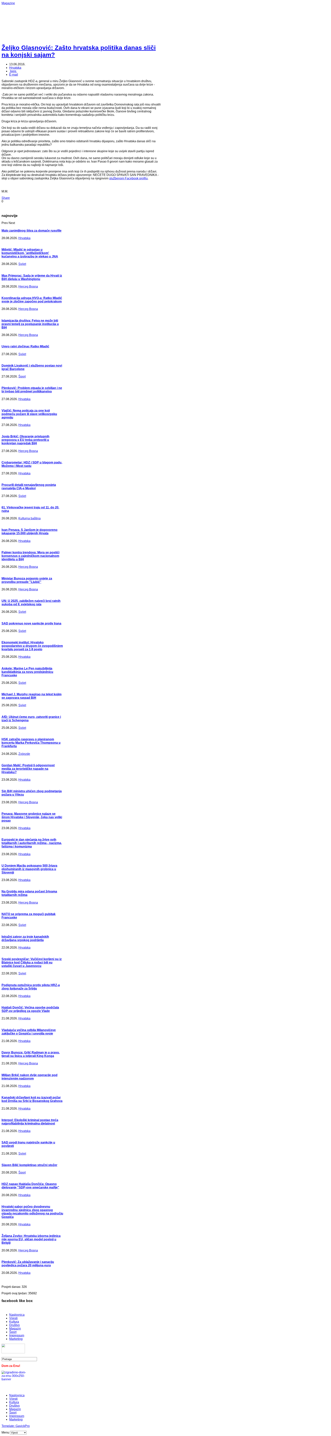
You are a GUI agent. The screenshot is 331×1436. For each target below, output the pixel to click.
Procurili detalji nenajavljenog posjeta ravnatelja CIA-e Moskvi (29, 486)
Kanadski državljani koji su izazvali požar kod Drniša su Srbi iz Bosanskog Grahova (32, 1099)
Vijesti (13, 1318)
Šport (22, 376)
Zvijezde (24, 753)
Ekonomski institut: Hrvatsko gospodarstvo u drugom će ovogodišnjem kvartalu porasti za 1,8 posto (32, 646)
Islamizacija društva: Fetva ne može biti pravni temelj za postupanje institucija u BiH (30, 324)
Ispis (13, 71)
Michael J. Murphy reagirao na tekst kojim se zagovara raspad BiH (31, 696)
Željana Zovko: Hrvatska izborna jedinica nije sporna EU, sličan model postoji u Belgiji (31, 1239)
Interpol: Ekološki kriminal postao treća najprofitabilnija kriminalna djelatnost (30, 1121)
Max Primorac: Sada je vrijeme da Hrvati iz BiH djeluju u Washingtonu (32, 277)
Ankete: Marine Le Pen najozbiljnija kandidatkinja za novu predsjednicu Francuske (27, 672)
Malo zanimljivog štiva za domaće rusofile (31, 230)
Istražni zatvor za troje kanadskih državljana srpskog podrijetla (25, 938)
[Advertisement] (126, 13)
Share (6, 197)
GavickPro (23, 1426)
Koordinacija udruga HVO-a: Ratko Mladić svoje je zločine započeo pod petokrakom (32, 299)
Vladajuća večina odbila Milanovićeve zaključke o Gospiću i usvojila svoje (29, 1031)
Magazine (8, 3)
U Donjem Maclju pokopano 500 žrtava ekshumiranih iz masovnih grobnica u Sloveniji (29, 869)
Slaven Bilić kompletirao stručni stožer (29, 1165)
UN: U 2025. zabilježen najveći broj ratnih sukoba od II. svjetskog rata (31, 602)
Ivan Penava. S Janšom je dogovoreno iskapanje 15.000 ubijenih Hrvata (29, 531)
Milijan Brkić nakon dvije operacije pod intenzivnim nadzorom (29, 1076)
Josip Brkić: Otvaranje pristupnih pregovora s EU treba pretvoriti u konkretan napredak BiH (25, 440)
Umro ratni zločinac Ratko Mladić (25, 346)
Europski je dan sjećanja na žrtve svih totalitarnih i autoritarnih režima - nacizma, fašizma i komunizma (32, 843)
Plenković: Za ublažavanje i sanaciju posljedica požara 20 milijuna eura (28, 1263)
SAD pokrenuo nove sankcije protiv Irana (31, 623)
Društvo (14, 1325)
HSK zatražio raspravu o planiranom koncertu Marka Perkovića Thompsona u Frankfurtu (31, 743)
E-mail (13, 74)
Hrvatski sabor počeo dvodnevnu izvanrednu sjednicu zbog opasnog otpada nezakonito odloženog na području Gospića (32, 1212)
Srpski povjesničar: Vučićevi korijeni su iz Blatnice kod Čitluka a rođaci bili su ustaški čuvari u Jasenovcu (32, 962)
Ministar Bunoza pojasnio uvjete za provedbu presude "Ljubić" (27, 580)
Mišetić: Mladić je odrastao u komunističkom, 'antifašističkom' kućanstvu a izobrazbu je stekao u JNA (30, 253)
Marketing (16, 1338)
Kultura (14, 1321)
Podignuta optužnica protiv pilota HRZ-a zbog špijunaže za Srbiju (31, 986)
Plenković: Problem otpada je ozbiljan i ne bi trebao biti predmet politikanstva (32, 389)
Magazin (15, 1328)
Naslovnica (17, 1314)
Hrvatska (15, 67)
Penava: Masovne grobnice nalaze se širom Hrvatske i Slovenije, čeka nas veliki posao (32, 817)
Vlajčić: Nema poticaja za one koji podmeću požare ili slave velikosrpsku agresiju (29, 414)
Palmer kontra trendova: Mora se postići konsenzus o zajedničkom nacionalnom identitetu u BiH (30, 556)
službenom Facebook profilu (128, 178)
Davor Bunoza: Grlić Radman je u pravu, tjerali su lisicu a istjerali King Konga (31, 1054)
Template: (9, 1426)
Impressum (16, 1335)
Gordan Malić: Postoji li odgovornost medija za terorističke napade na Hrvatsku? (28, 769)
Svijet (22, 264)
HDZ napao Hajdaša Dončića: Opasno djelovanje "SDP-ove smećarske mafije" (30, 1185)
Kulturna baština (29, 518)
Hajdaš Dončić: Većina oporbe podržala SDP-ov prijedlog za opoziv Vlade (30, 1009)
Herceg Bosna (28, 286)
